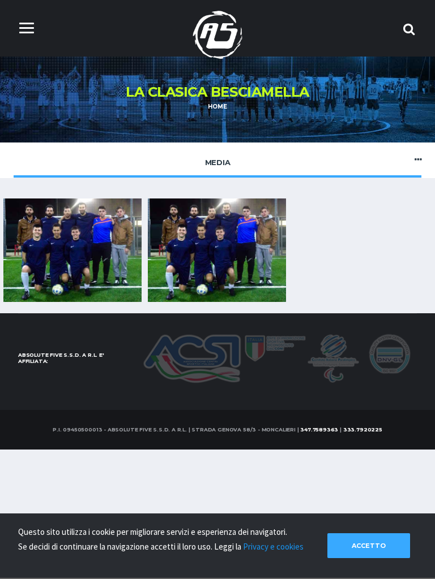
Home (217, 106)
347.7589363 (319, 429)
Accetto (369, 546)
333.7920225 (362, 429)
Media (218, 162)
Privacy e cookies (273, 546)
